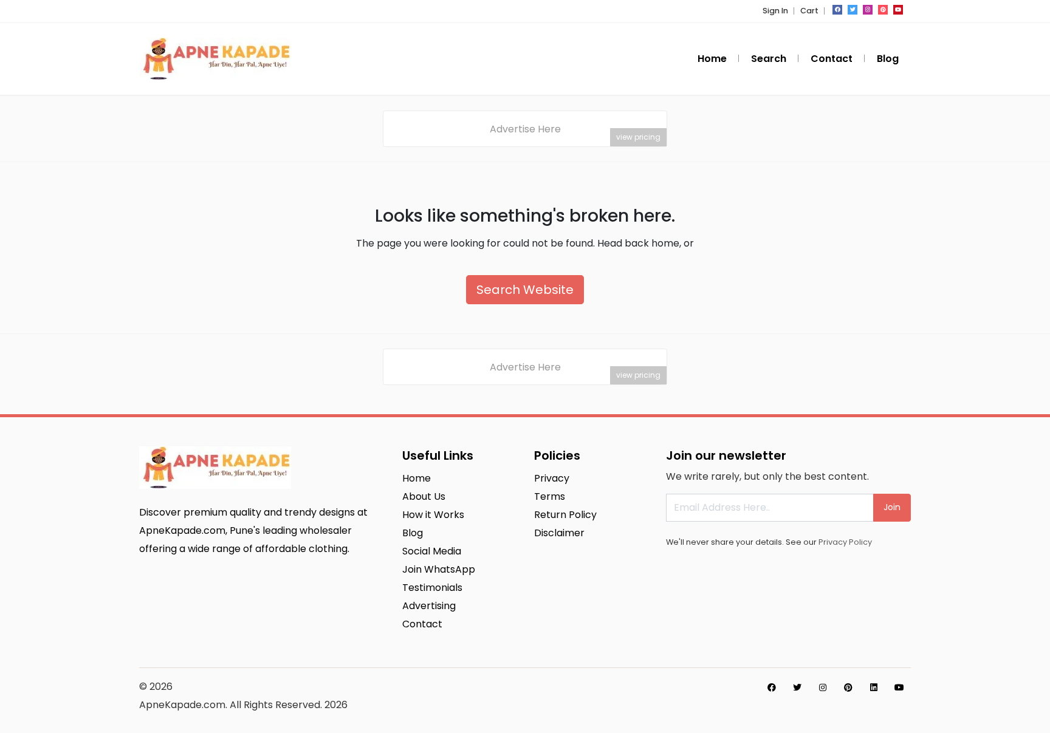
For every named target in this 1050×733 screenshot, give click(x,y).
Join (892, 507)
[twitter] (852, 10)
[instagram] (868, 10)
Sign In (775, 10)
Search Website (525, 289)
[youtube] (898, 10)
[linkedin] (874, 687)
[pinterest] (883, 10)
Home (712, 59)
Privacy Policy (845, 542)
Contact (832, 59)
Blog (888, 59)
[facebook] (837, 10)
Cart (809, 10)
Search (768, 59)
